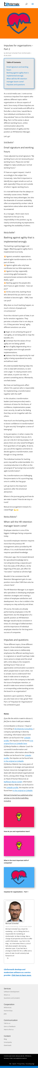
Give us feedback (9, 1026)
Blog (5, 1039)
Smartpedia (8, 1042)
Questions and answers (12, 998)
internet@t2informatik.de (20, 1058)
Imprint (14, 1064)
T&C (10, 1064)
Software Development (11, 992)
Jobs (5, 1014)
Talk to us (7, 1023)
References (7, 1007)
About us (7, 995)
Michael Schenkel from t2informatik (18, 53)
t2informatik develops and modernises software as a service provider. (17, 972)
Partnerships (8, 1011)
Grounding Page (30, 1064)
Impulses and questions (16, 84)
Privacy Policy (21, 1064)
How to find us (9, 1029)
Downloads (7, 1045)
